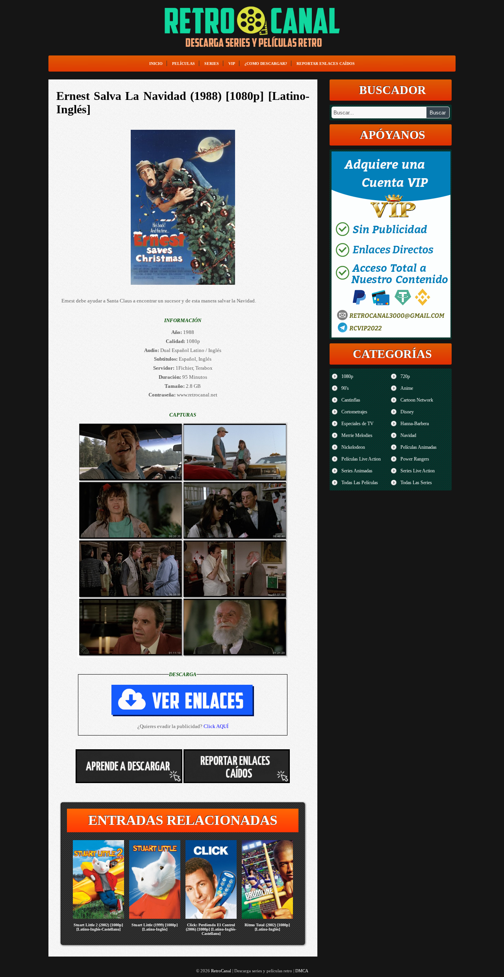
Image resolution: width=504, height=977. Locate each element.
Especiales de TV (357, 423)
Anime (406, 388)
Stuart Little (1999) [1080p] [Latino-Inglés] (155, 927)
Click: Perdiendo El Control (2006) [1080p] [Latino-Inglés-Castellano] (211, 929)
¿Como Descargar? (266, 63)
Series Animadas (356, 471)
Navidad (408, 435)
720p (405, 376)
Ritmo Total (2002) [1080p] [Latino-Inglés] (267, 927)
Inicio (156, 63)
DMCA (301, 970)
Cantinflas (350, 400)
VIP (231, 63)
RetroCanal (221, 970)
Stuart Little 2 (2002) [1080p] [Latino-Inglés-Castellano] (98, 927)
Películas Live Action (361, 459)
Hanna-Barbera (414, 423)
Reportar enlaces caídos (325, 63)
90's (345, 388)
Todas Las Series (416, 482)
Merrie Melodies (356, 435)
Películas (183, 63)
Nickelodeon (353, 447)
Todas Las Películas (359, 482)
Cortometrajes (354, 412)
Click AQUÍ (216, 726)
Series (211, 63)
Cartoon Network (416, 400)
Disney (407, 412)
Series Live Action (417, 471)
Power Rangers (414, 459)
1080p (347, 376)
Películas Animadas (418, 447)
